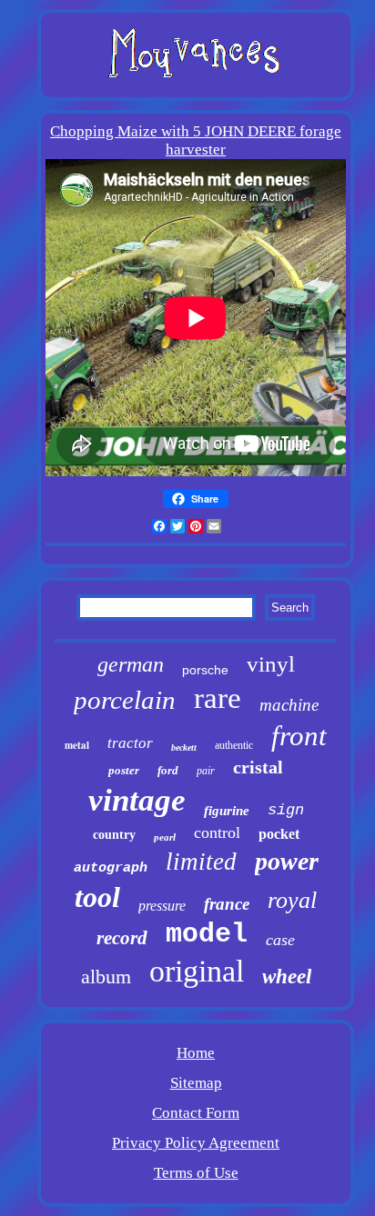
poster (123, 770)
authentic (234, 745)
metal (77, 745)
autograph (110, 868)
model (207, 934)
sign (286, 810)
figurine (226, 810)
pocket (278, 834)
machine (289, 704)
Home (196, 1053)
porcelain (125, 699)
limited (201, 861)
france (226, 903)
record (121, 938)
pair (206, 770)
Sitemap (196, 1082)
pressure (162, 905)
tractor (130, 743)
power (287, 861)
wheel (286, 976)
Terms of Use (196, 1172)
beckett (184, 748)
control (217, 832)
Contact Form (195, 1112)
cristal (258, 767)
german (130, 664)
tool (97, 897)
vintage (137, 800)
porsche (205, 670)
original (196, 971)
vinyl (271, 664)
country (114, 835)
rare (217, 698)
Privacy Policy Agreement (195, 1142)
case (280, 940)
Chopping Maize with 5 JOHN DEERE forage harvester (195, 140)
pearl (165, 837)
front (299, 736)
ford (167, 770)
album (106, 976)
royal (292, 900)
